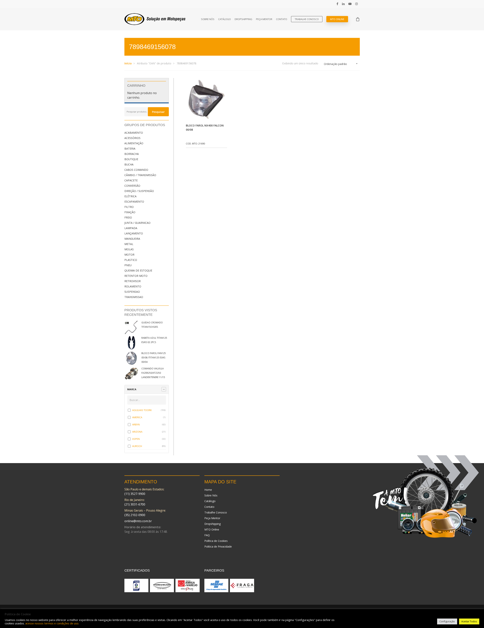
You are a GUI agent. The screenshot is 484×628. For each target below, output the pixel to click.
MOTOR (129, 254)
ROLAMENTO (132, 286)
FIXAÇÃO (129, 212)
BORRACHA (131, 154)
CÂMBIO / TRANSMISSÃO (140, 175)
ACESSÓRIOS (132, 138)
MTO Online (337, 19)
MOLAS (129, 249)
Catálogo (224, 19)
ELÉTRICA (130, 196)
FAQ (207, 535)
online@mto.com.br (138, 521)
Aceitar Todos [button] (469, 621)
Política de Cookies (216, 541)
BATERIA (129, 148)
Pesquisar (158, 112)
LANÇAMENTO (133, 233)
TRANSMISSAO (133, 297)
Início (128, 63)
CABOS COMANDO (136, 170)
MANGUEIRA (132, 238)
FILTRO (129, 207)
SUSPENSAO (132, 291)
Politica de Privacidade (218, 546)
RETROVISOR (132, 281)
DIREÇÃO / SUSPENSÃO (139, 191)
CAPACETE (131, 180)
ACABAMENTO (133, 132)
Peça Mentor (264, 19)
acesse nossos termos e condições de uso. (52, 623)
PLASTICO (130, 260)
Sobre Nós (207, 19)
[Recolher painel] (163, 389)
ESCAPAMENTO (134, 201)
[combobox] (341, 64)
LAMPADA (130, 228)
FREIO (128, 217)
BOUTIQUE (131, 159)
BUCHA (128, 164)
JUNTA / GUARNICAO (137, 223)
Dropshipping (243, 19)
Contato (281, 19)
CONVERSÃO (132, 185)
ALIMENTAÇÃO (133, 143)
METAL (128, 244)
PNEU (128, 265)
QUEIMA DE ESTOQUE (138, 270)
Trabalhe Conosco (307, 19)
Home (208, 489)
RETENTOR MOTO (135, 276)
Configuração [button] (447, 621)
